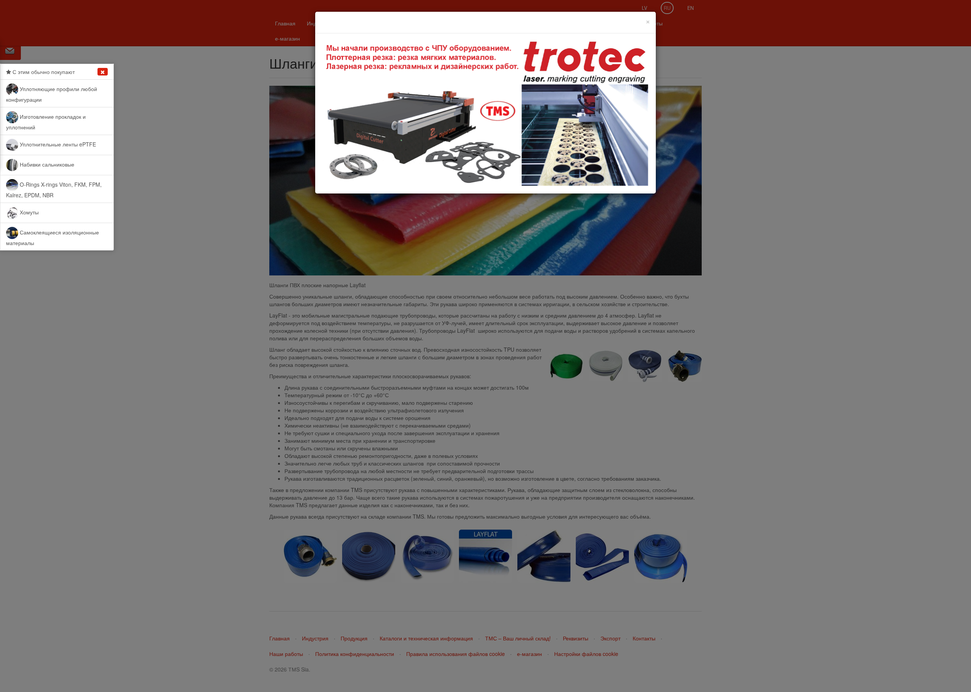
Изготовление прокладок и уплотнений (46, 122)
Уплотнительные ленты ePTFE (57, 144)
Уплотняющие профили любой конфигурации (51, 94)
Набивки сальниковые (46, 164)
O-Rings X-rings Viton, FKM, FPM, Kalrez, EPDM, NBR (54, 190)
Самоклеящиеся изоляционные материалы (52, 237)
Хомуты (28, 212)
